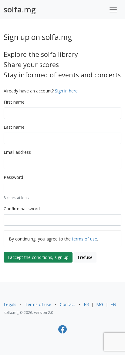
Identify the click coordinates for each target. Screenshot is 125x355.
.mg (20, 9)
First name (14, 102)
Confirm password (22, 208)
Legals (10, 304)
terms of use (84, 239)
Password (13, 177)
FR (86, 304)
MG (99, 304)
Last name (14, 127)
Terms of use (38, 304)
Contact (67, 304)
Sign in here (66, 91)
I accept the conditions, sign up (38, 257)
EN (113, 304)
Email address (17, 152)
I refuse (85, 257)
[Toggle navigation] (113, 9)
